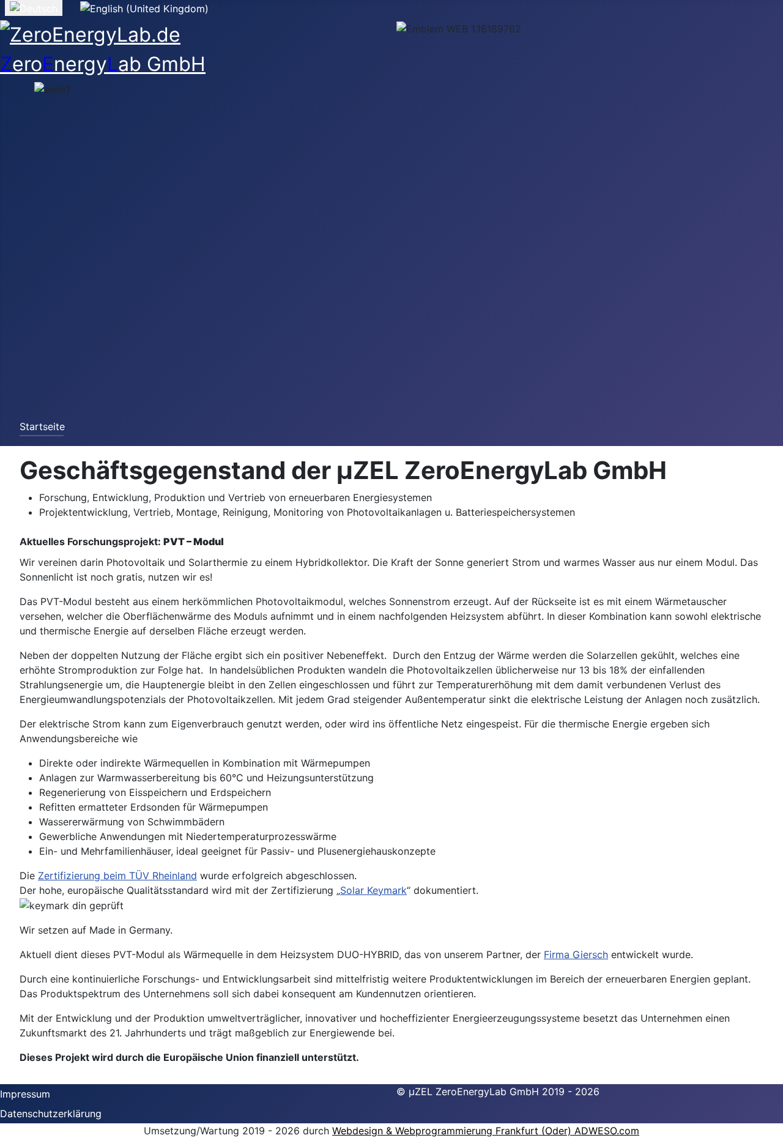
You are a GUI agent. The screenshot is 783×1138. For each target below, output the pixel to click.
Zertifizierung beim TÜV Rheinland (117, 875)
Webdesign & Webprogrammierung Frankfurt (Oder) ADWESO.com (485, 1131)
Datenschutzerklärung (51, 1113)
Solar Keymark (373, 890)
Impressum (25, 1094)
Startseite (42, 426)
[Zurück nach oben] (767, 1122)
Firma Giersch (576, 954)
